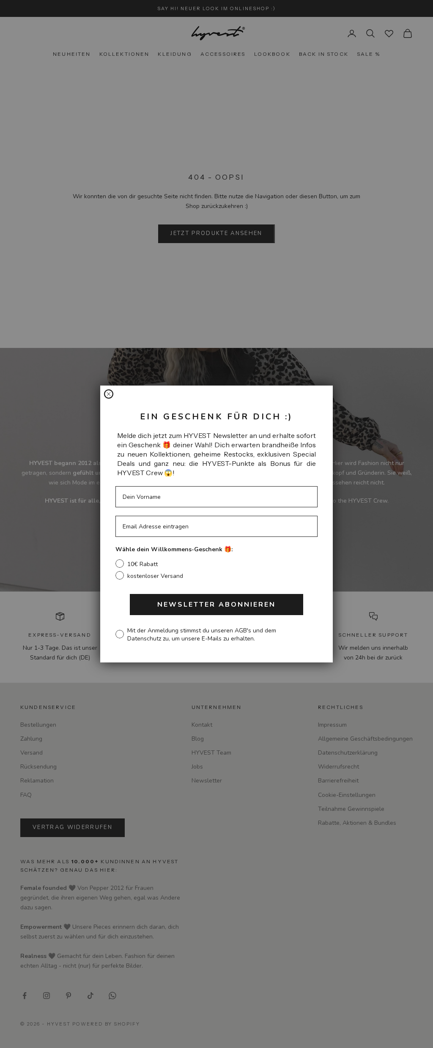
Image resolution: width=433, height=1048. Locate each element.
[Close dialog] (108, 394)
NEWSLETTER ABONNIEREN (216, 604)
